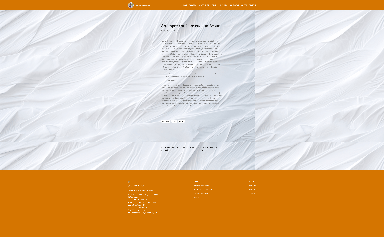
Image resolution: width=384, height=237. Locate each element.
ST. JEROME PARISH (143, 5)
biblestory (165, 121)
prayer (181, 121)
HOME (185, 5)
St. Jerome (177, 31)
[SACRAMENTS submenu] (209, 5)
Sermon (194, 31)
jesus (174, 121)
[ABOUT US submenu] (196, 5)
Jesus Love (187, 31)
